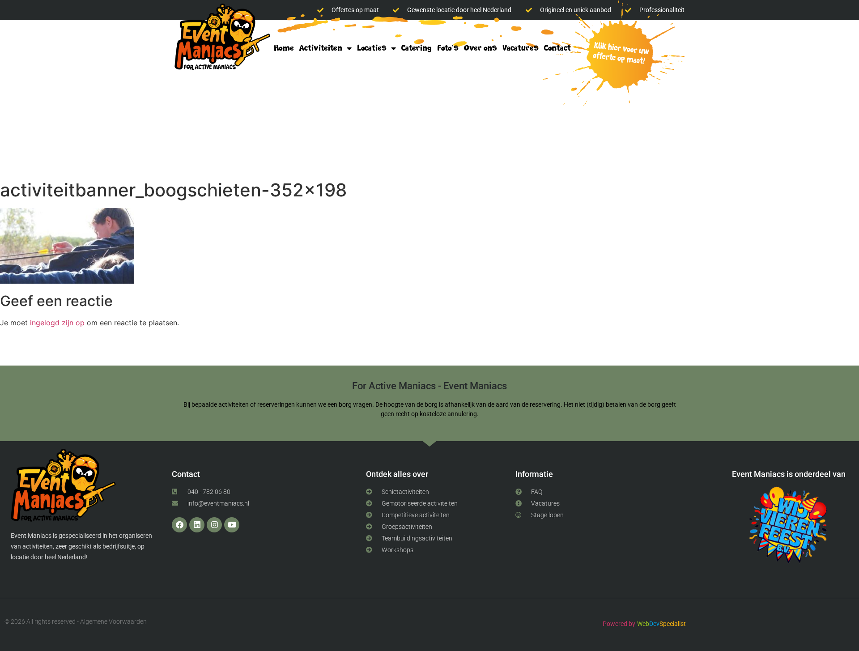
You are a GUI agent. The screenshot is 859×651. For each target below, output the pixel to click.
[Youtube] (231, 524)
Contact (557, 48)
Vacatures (520, 48)
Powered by (619, 623)
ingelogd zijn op (57, 322)
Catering (416, 48)
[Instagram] (214, 524)
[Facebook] (179, 524)
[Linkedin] (196, 524)
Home (284, 48)
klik (618, 54)
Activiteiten (320, 48)
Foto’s (448, 48)
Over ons (480, 48)
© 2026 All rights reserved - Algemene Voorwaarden (75, 621)
